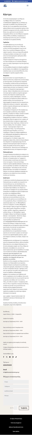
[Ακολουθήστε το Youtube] (10, 357)
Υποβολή (24, 408)
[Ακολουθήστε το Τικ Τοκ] (16, 357)
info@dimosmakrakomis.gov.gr (11, 372)
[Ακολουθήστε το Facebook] (3, 357)
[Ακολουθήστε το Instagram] (13, 357)
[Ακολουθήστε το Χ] (7, 357)
